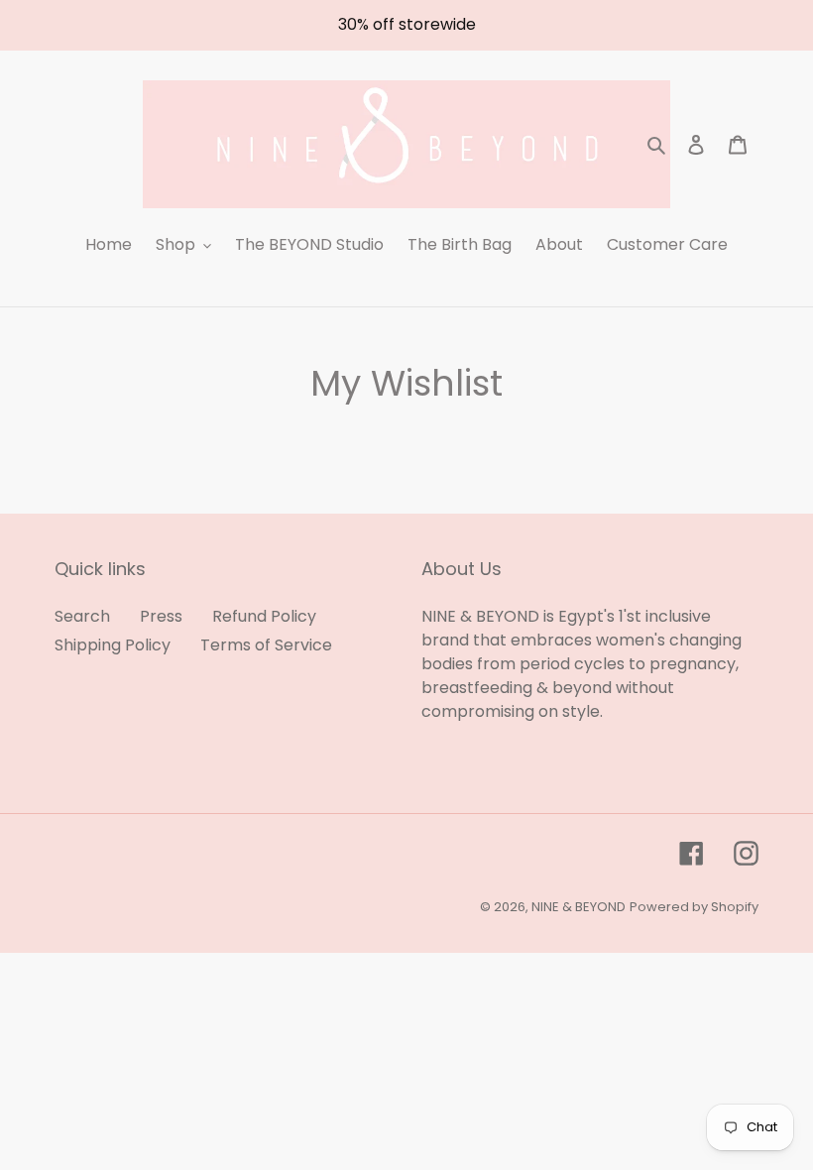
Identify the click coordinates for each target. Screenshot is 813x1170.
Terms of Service (266, 645)
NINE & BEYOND (578, 906)
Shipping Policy (113, 645)
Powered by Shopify (694, 906)
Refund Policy (264, 616)
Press (161, 616)
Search (82, 616)
